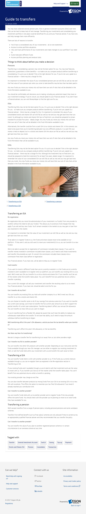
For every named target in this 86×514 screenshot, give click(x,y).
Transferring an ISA (15, 202)
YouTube (39, 486)
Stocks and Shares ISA (16, 447)
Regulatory (9, 503)
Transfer (11, 442)
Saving (51, 442)
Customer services (12, 489)
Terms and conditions (70, 486)
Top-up (59, 442)
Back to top (75, 506)
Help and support (12, 484)
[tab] (14, 470)
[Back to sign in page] (14, 3)
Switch (43, 442)
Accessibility (67, 476)
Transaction (52, 447)
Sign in (75, 4)
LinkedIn (39, 491)
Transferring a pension (54, 202)
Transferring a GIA (14, 206)
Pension (30, 447)
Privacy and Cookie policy (72, 481)
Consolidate (41, 447)
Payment (68, 442)
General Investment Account (28, 442)
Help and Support (60, 4)
